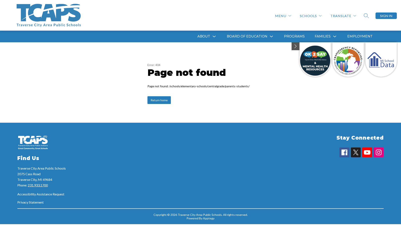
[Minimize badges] (295, 46)
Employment (360, 36)
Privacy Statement (30, 202)
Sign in (386, 16)
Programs (294, 36)
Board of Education (247, 36)
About (203, 36)
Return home (159, 100)
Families (323, 36)
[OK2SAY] (315, 59)
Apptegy (208, 218)
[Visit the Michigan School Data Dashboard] (381, 59)
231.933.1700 (38, 185)
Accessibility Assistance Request (40, 194)
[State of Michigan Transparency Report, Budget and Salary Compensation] (348, 59)
